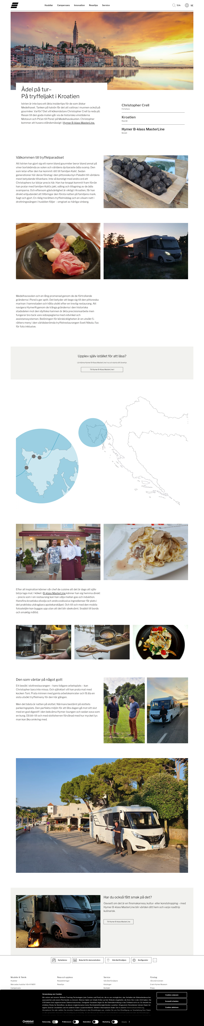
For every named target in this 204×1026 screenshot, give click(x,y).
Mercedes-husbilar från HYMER (23, 984)
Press (152, 988)
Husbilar (49, 5)
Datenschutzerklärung (135, 1007)
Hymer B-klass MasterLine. (79, 122)
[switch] (76, 1021)
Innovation (79, 5)
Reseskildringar (63, 981)
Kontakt (107, 988)
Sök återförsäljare (111, 981)
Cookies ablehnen (171, 1007)
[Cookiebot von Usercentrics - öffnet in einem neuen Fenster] (28, 1021)
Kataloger (107, 984)
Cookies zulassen (171, 995)
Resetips (93, 5)
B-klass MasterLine (54, 593)
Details (124, 1022)
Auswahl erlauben (171, 1001)
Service (106, 5)
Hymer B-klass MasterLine (143, 129)
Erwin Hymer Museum (158, 984)
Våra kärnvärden (156, 981)
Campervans (63, 5)
